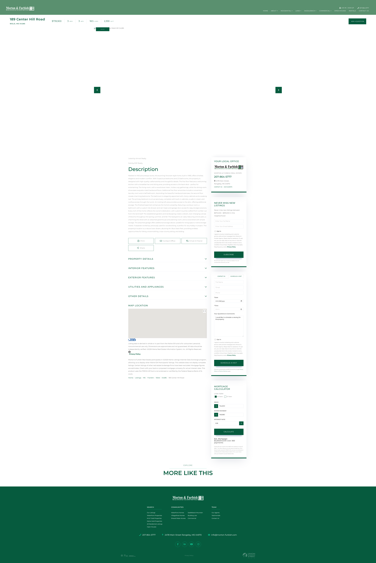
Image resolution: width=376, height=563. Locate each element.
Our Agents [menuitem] (215, 513)
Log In (343, 8)
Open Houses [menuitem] (340, 11)
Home (130, 378)
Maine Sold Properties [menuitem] (154, 521)
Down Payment (220, 411)
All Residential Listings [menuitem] (154, 524)
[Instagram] (198, 544)
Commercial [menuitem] (324, 11)
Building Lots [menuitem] (192, 515)
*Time (216, 305)
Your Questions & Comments (224, 314)
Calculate (229, 432)
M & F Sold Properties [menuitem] (154, 518)
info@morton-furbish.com (224, 535)
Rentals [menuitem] (352, 11)
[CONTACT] (357, 21)
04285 (164, 378)
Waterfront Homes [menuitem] (177, 513)
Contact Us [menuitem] (364, 11)
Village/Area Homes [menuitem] (178, 515)
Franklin (150, 378)
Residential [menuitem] (286, 11)
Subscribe (229, 255)
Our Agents (228, 187)
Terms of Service (223, 371)
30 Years (220, 396)
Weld (158, 378)
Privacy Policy (135, 354)
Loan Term (218, 394)
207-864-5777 (364, 8)
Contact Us (218, 187)
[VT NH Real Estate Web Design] (249, 555)
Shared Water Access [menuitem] (178, 518)
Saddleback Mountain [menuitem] (195, 513)
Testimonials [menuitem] (216, 515)
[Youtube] (191, 544)
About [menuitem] (273, 11)
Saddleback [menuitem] (309, 11)
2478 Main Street (183, 535)
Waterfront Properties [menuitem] (154, 515)
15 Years (229, 396)
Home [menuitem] (265, 11)
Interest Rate (219, 419)
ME (144, 378)
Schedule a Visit (236, 276)
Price (216, 402)
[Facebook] (177, 544)
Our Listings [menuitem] (151, 513)
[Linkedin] (184, 544)
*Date (216, 297)
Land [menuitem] (298, 11)
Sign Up (351, 8)
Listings (138, 378)
